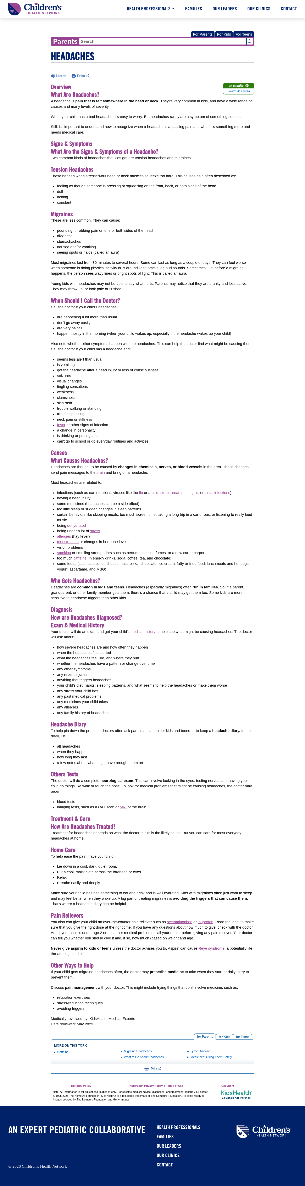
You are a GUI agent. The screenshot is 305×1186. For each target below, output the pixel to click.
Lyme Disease (200, 1051)
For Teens (243, 34)
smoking (64, 553)
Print (81, 76)
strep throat (169, 493)
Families (193, 8)
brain (100, 472)
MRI (123, 807)
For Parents (202, 34)
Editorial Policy (81, 1085)
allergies (64, 536)
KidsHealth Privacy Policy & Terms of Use (156, 1085)
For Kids (224, 34)
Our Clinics (258, 8)
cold (154, 493)
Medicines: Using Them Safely (211, 1057)
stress (95, 531)
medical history (143, 632)
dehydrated (76, 526)
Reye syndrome (211, 948)
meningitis (189, 493)
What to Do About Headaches (144, 1057)
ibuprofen (205, 922)
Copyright (227, 1085)
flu (141, 493)
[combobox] (162, 41)
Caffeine (62, 1052)
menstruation (68, 542)
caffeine (80, 558)
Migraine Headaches (138, 1051)
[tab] (242, 1036)
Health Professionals (149, 8)
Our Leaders (224, 8)
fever (61, 425)
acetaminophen (179, 922)
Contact (289, 8)
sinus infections (217, 493)
